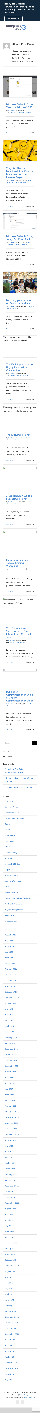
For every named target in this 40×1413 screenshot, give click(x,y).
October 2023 (11, 1129)
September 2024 (12, 1066)
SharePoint (23, 244)
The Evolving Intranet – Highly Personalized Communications (19, 367)
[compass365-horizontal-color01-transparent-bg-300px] (16, 24)
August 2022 (10, 1208)
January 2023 (10, 1180)
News (7, 886)
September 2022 (12, 1203)
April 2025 (9, 1026)
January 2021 (10, 1311)
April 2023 (9, 1163)
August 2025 (10, 1003)
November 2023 (11, 1123)
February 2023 (11, 1174)
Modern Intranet (25, 112)
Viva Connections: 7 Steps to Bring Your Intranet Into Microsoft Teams (18, 632)
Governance (10, 835)
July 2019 (9, 1379)
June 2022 (9, 1220)
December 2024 (12, 1049)
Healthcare (9, 841)
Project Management (14, 909)
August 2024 (10, 1071)
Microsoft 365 (15, 112)
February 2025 (11, 1037)
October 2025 (11, 992)
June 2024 (9, 1083)
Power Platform (11, 892)
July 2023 (9, 1146)
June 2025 (9, 1014)
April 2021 (9, 1294)
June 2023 (9, 1151)
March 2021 (9, 1300)
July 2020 (9, 1345)
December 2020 (12, 1317)
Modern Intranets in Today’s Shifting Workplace (17, 563)
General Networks (29, 1397)
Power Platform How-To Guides (18, 898)
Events (7, 829)
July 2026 (9, 940)
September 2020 (12, 1334)
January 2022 (10, 1248)
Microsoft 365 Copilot (14, 864)
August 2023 (10, 1140)
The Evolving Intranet (18, 435)
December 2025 (12, 980)
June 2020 (9, 1351)
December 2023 (12, 1117)
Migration (9, 869)
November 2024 (11, 1054)
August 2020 (10, 1340)
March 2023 (10, 1168)
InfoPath (8, 847)
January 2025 (10, 1043)
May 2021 (9, 1288)
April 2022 (9, 1231)
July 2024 (9, 1077)
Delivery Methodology (14, 818)
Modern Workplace (13, 881)
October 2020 (11, 1328)
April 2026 (9, 957)
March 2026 (10, 963)
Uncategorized (11, 921)
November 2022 (11, 1191)
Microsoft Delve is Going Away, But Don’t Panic (19, 238)
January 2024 (10, 1111)
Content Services (12, 812)
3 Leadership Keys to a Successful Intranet (19, 497)
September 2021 (12, 1265)
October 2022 (11, 1197)
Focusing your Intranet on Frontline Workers (19, 302)
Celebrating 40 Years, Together (18, 787)
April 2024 (9, 1094)
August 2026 (10, 935)
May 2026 (9, 952)
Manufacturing (11, 852)
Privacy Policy (23, 1395)
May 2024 (9, 1089)
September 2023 (12, 1134)
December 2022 (12, 1186)
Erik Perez (11, 110)
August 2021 (10, 1271)
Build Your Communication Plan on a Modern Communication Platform (19, 696)
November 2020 (12, 1323)
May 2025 (9, 1020)
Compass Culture (12, 807)
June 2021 (9, 1283)
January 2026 (10, 975)
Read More (9, 133)
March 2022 (10, 1237)
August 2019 (10, 1374)
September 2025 (12, 997)
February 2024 (11, 1106)
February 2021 (11, 1305)
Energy (8, 824)
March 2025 (10, 1032)
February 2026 (11, 969)
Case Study (9, 801)
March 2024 (10, 1100)
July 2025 (9, 1009)
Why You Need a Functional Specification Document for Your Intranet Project (19, 173)
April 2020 (9, 1357)
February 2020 (11, 1362)
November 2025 (11, 986)
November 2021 (11, 1254)
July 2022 (9, 1214)
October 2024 (11, 1060)
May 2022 (9, 1226)
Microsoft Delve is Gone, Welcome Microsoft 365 (19, 106)
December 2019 (11, 1368)
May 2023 (9, 1157)
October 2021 (10, 1260)
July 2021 (8, 1277)
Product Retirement (13, 904)
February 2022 (11, 1243)
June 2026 (9, 946)
